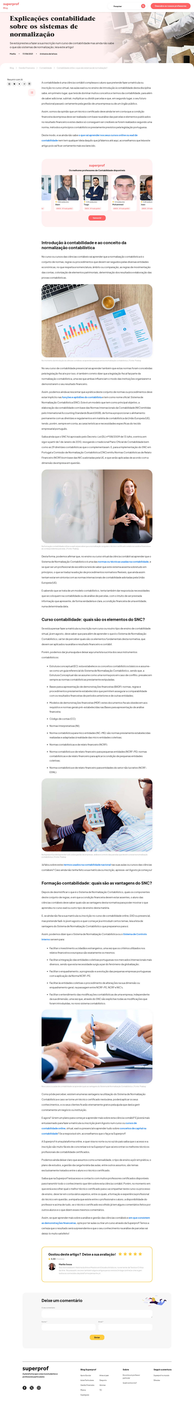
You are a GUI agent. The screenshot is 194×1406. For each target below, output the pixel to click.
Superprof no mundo (161, 1375)
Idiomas (103, 1385)
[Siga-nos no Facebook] (25, 1388)
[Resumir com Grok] (24, 84)
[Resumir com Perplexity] (29, 84)
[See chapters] (32, 92)
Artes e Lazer (104, 1375)
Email (100, 1322)
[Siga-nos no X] (32, 1388)
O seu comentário (48, 1308)
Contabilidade (45, 68)
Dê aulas (157, 1380)
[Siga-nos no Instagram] (39, 1388)
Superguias (85, 1395)
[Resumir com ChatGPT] (9, 84)
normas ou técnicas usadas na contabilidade (123, 561)
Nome (44, 1322)
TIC (101, 1390)
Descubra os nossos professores (170, 6)
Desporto (103, 1380)
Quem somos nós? (130, 1383)
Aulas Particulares (87, 1380)
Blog (12, 68)
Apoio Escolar (86, 1375)
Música (83, 1390)
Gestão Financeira (27, 68)
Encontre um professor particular (131, 1376)
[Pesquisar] (143, 6)
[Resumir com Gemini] (19, 84)
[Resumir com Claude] (14, 84)
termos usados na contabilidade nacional (87, 864)
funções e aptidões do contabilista (82, 397)
